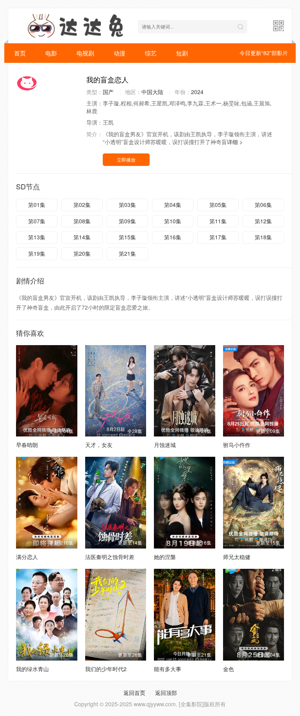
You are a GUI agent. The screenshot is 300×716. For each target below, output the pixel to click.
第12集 (263, 221)
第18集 (263, 237)
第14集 (82, 237)
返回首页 (134, 692)
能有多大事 (167, 669)
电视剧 (85, 53)
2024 (197, 92)
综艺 (151, 53)
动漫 (119, 53)
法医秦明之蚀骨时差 (109, 557)
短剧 (182, 53)
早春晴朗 (27, 445)
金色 (228, 669)
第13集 (36, 237)
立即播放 (126, 159)
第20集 (82, 253)
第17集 (218, 237)
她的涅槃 (165, 557)
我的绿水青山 (32, 669)
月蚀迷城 (165, 445)
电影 (51, 53)
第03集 (127, 204)
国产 (108, 92)
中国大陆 (152, 92)
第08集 (82, 221)
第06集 (263, 204)
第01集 (36, 204)
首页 (20, 53)
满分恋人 (27, 557)
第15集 (127, 237)
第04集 (172, 204)
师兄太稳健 (236, 557)
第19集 (36, 253)
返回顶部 (166, 692)
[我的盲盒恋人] (47, 83)
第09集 (127, 221)
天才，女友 (98, 445)
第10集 (172, 221)
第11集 (218, 221)
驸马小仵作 (236, 445)
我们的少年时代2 (106, 669)
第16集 (172, 237)
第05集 (218, 204)
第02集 (82, 204)
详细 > (235, 142)
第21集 (127, 253)
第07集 (36, 221)
